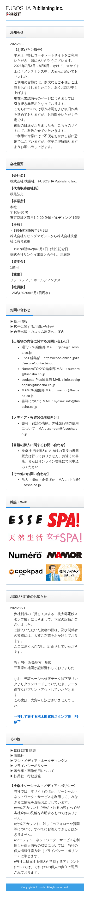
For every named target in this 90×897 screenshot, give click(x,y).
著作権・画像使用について (34, 771)
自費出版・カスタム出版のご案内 (39, 332)
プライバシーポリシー (31, 766)
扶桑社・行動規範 (27, 776)
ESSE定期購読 (25, 750)
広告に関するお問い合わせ (34, 326)
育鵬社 (19, 755)
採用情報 (20, 321)
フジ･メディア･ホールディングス (35, 280)
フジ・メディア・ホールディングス (41, 761)
